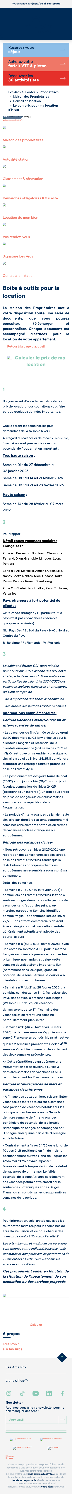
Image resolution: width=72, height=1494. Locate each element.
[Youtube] (36, 1393)
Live (1, 37)
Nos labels (9, 1458)
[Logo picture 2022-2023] (20, 1439)
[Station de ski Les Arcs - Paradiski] (36, 23)
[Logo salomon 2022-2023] (51, 1439)
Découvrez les (23, 78)
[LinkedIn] (49, 1393)
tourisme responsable (24, 1480)
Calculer (36, 1325)
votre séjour (47, 1486)
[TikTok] (23, 1393)
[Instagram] (9, 1393)
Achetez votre (27, 64)
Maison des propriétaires (12, 120)
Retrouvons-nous (36, 3)
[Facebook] (62, 1393)
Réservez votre (21, 50)
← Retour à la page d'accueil (24, 347)
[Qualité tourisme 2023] (22, 1448)
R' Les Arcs (10, 1456)
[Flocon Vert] (53, 1448)
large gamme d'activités (41, 1474)
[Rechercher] (1, 35)
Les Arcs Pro (16, 1368)
